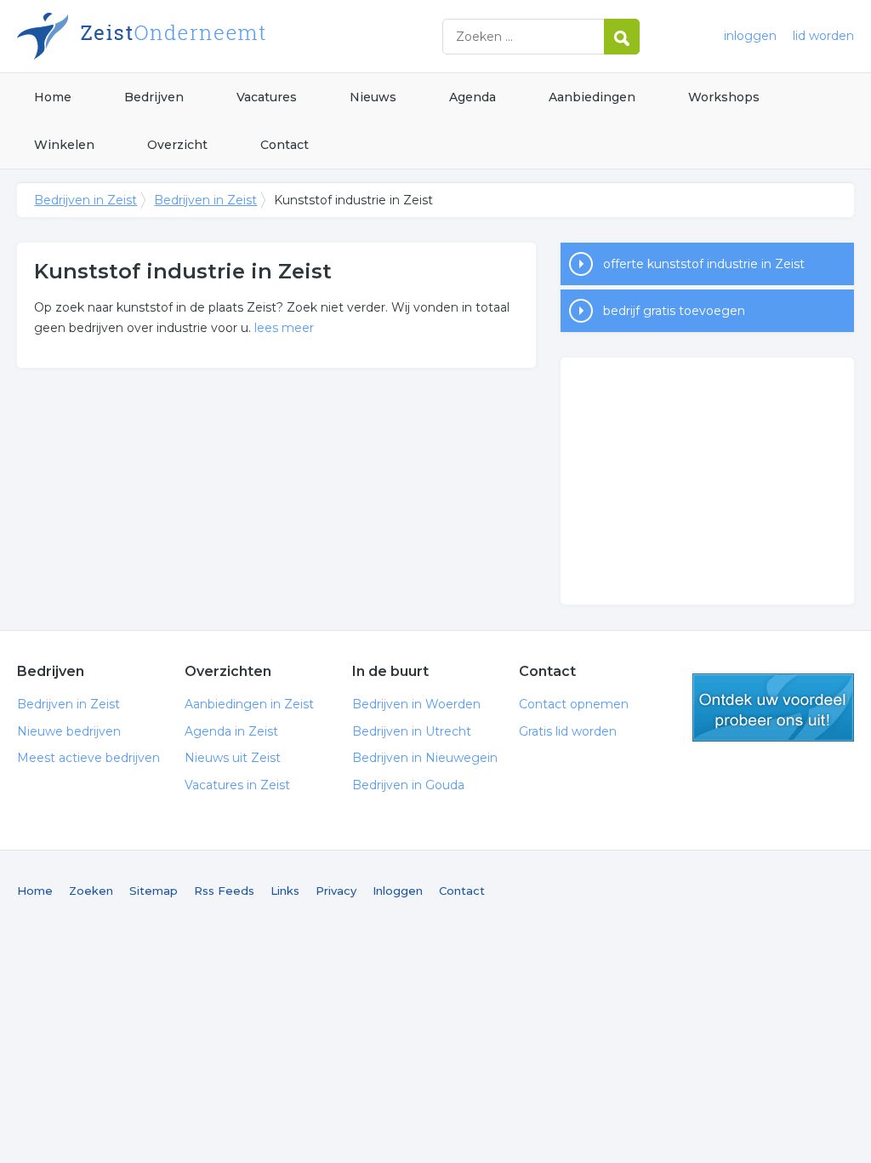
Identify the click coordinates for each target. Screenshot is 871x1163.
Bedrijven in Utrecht (411, 731)
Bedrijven (154, 97)
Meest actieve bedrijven (88, 757)
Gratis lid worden (568, 731)
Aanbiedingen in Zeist (249, 704)
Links (284, 890)
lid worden (823, 35)
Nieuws (373, 97)
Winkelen (64, 144)
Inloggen (398, 890)
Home (52, 97)
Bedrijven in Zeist (229, 36)
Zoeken (91, 890)
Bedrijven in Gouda (408, 785)
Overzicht (177, 144)
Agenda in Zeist (231, 731)
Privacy (336, 890)
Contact (284, 144)
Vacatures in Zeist (237, 785)
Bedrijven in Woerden (416, 704)
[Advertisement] (707, 481)
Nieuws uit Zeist (233, 757)
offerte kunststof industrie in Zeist (704, 264)
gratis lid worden (773, 707)
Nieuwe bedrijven (69, 731)
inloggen (750, 35)
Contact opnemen (574, 704)
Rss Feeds (224, 890)
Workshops (724, 97)
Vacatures (266, 97)
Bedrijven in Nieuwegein (425, 757)
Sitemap (153, 890)
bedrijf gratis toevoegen (674, 310)
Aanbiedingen (592, 97)
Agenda (472, 97)
